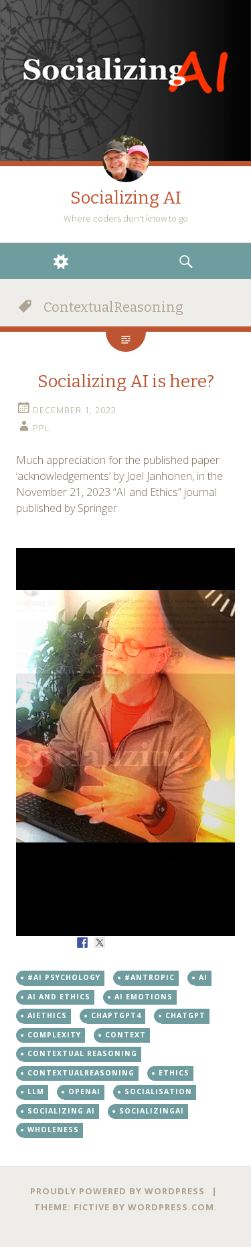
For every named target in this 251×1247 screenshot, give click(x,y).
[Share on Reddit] (117, 942)
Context (125, 1034)
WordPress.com (171, 1207)
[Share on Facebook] (82, 942)
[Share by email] (169, 942)
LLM (35, 1091)
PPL (41, 428)
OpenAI (84, 1091)
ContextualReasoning (81, 1072)
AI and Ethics (58, 996)
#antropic (149, 977)
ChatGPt (185, 1015)
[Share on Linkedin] (152, 942)
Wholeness (53, 1129)
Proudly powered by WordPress (117, 1191)
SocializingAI (151, 1110)
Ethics (174, 1072)
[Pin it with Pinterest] (134, 942)
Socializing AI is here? (125, 381)
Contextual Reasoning (82, 1053)
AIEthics (47, 1015)
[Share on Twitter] (99, 942)
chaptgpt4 (116, 1015)
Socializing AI (125, 198)
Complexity (54, 1034)
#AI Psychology (63, 977)
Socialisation (158, 1091)
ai (203, 977)
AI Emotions (143, 996)
